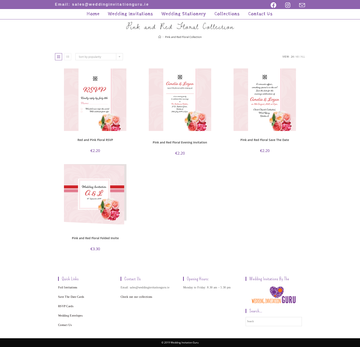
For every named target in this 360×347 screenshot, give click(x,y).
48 (297, 56)
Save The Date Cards (71, 296)
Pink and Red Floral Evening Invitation (180, 142)
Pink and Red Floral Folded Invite (95, 238)
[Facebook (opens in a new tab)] (273, 5)
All (303, 56)
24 (292, 56)
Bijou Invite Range (73, 232)
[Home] (159, 37)
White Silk (101, 234)
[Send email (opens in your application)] (300, 5)
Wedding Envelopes (70, 315)
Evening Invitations (158, 136)
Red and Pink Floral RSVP (95, 140)
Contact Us (65, 325)
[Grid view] (58, 56)
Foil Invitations (67, 287)
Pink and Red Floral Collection (91, 136)
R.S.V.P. (112, 136)
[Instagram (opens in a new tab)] (288, 5)
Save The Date (281, 136)
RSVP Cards (65, 306)
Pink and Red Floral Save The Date (264, 140)
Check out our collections (136, 296)
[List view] (67, 56)
